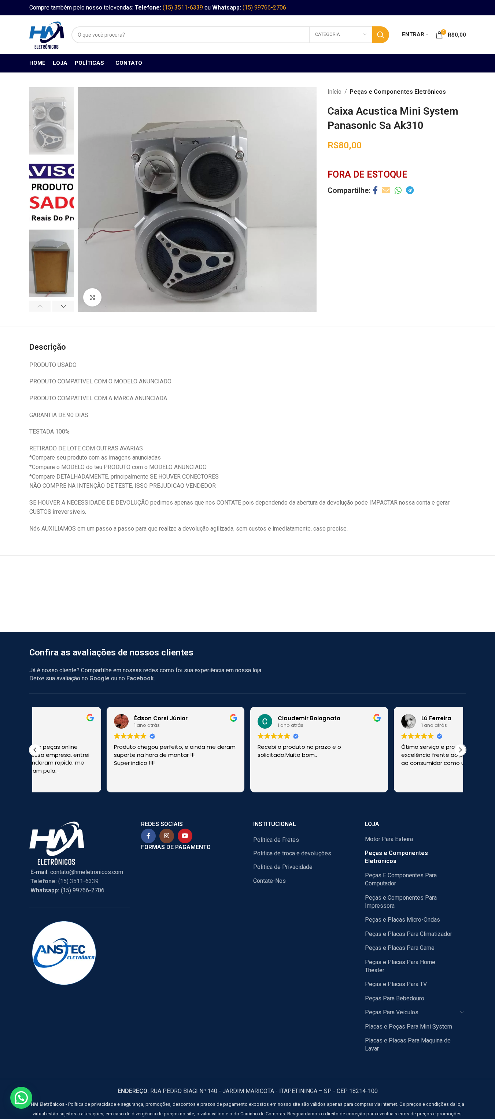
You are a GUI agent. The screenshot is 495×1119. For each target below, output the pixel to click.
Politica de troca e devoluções (292, 853)
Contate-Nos (269, 880)
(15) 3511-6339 (183, 7)
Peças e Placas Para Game (400, 947)
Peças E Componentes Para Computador (401, 879)
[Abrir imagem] (92, 297)
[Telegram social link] (410, 190)
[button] (40, 306)
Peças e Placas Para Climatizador (408, 933)
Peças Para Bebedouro (394, 998)
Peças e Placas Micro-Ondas (402, 919)
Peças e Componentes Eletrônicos (398, 91)
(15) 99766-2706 (264, 7)
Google (99, 678)
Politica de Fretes (276, 839)
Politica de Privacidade (283, 866)
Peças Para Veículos (391, 1012)
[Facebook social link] (375, 190)
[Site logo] (46, 34)
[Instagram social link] (166, 836)
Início (334, 91)
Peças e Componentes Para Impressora (401, 901)
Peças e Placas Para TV (396, 984)
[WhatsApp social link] (398, 190)
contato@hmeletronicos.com (76, 872)
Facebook (140, 678)
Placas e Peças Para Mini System (408, 1026)
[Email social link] (386, 190)
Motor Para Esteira (389, 839)
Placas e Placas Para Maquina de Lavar (408, 1044)
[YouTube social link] (185, 836)
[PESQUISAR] (380, 34)
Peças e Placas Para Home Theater (400, 966)
